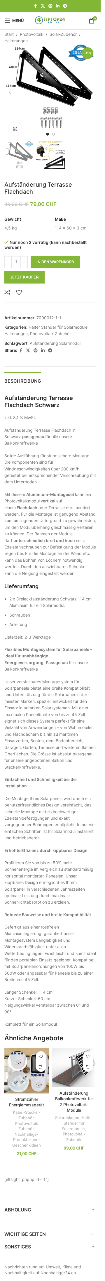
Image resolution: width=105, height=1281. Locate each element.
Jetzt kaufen (24, 271)
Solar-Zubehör (63, 34)
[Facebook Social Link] (35, 6)
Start (9, 34)
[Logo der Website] (50, 20)
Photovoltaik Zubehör (50, 327)
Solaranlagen (67, 1111)
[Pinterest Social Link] (50, 6)
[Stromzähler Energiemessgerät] (26, 1065)
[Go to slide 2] (53, 129)
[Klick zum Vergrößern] (15, 124)
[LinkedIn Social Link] (57, 6)
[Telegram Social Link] (65, 6)
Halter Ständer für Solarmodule (58, 321)
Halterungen (16, 40)
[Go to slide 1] (47, 129)
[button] (10, 90)
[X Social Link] (43, 6)
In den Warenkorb (55, 256)
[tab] (22, 374)
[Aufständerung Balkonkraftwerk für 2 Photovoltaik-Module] (74, 1061)
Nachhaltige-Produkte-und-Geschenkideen (26, 1134)
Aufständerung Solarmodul (55, 337)
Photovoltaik (31, 34)
